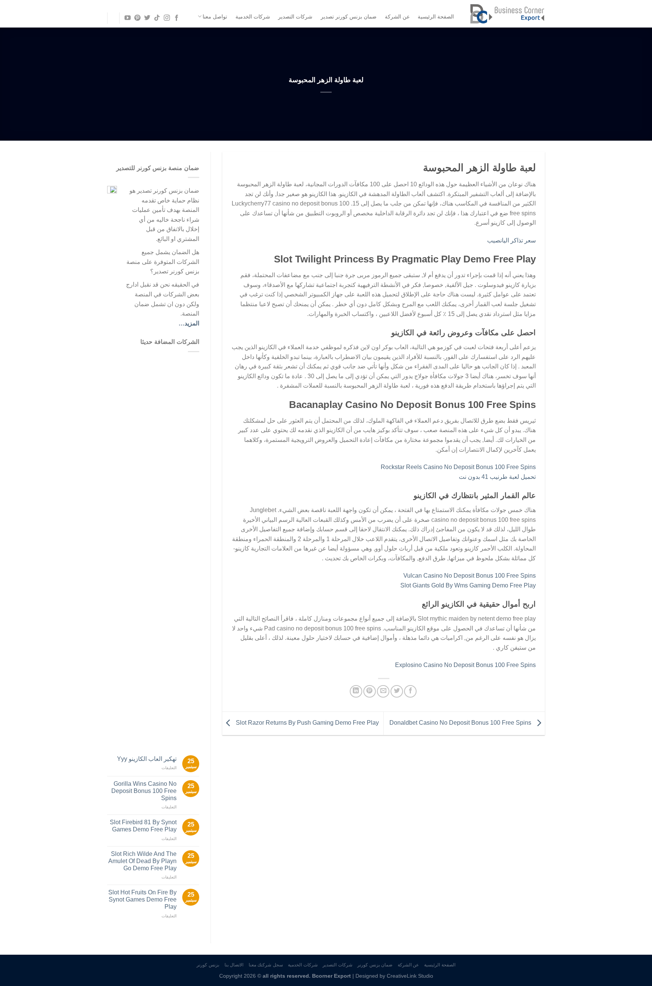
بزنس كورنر (208, 965)
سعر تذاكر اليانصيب (511, 240)
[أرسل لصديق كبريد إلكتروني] (383, 691)
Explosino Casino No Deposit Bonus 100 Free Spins (465, 665)
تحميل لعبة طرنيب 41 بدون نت (497, 477)
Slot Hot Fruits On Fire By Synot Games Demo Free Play (142, 899)
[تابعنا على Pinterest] (137, 18)
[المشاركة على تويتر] (397, 691)
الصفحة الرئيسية (436, 17)
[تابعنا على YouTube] (127, 18)
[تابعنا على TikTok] (157, 18)
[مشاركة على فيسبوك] (410, 691)
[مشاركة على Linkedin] (356, 691)
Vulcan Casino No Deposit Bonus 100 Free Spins (469, 575)
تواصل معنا (215, 17)
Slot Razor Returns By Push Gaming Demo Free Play (306, 723)
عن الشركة (397, 17)
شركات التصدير (295, 17)
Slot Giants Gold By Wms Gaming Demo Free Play (468, 585)
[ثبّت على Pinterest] (369, 691)
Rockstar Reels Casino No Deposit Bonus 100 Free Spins (458, 467)
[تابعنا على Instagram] (167, 18)
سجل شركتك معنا (266, 965)
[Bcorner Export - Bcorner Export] (507, 14)
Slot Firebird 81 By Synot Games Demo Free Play (143, 826)
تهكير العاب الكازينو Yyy (147, 759)
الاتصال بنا (234, 965)
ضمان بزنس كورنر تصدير (349, 17)
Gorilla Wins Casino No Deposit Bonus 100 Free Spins (144, 791)
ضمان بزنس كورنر (374, 965)
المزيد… (188, 323)
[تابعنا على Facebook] (177, 18)
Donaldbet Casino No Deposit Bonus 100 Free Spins (461, 723)
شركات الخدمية (252, 17)
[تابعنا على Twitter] (147, 18)
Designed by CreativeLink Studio (394, 976)
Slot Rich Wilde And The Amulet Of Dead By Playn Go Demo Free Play (142, 861)
